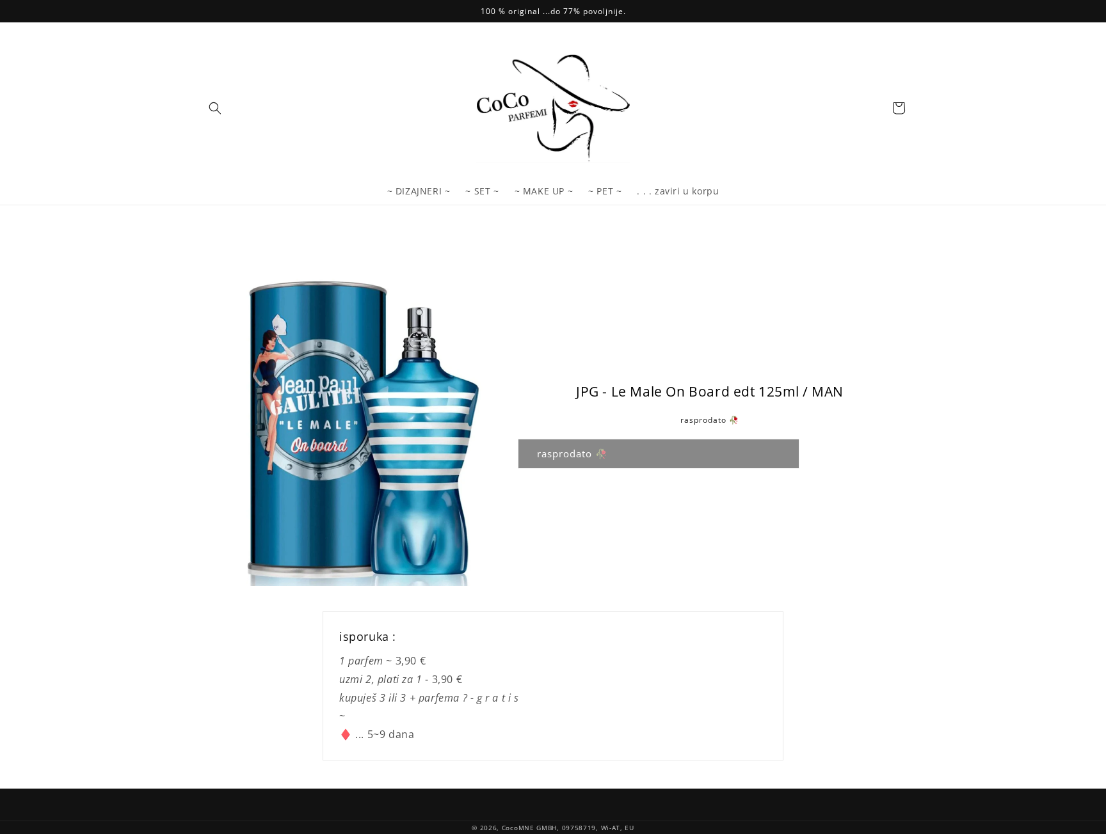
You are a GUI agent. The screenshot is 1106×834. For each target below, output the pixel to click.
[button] (215, 108)
